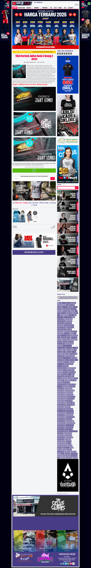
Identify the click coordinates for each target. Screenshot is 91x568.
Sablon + (29, 8)
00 (57, 302)
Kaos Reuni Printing (61, 359)
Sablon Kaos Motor (69, 414)
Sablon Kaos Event (60, 400)
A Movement (73, 302)
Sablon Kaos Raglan (61, 427)
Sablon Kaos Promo (61, 425)
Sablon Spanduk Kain (61, 441)
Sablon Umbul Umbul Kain (62, 445)
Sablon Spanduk (68, 439)
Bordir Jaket (63, 313)
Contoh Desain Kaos (68, 319)
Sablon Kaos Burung (69, 394)
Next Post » (53, 227)
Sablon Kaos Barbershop (69, 390)
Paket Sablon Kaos (60, 376)
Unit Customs (67, 453)
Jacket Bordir (70, 341)
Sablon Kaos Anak (60, 388)
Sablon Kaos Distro (70, 398)
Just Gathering (69, 349)
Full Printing (63, 335)
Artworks (59, 307)
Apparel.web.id (71, 304)
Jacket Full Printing (61, 343)
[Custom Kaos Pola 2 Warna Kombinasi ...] (19, 216)
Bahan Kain (70, 307)
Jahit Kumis (29, 52)
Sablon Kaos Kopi (70, 410)
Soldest (67, 447)
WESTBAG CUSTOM (69, 457)
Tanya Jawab (59, 449)
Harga (58, 337)
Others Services (64, 374)
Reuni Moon (67, 380)
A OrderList (59, 304)
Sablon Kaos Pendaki (61, 421)
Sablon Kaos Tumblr (68, 433)
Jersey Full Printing (61, 347)
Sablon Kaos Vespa (68, 435)
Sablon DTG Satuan (66, 382)
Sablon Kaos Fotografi (61, 402)
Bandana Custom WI (66, 309)
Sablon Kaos (21, 8)
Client (73, 317)
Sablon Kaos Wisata (61, 437)
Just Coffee (59, 349)
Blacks (72, 311)
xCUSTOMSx (75, 457)
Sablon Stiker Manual (61, 443)
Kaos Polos (59, 357)
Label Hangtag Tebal (71, 368)
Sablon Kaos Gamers (70, 402)
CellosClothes (60, 317)
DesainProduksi (60, 331)
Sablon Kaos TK (60, 433)
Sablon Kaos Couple (71, 396)
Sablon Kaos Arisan (68, 388)
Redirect (62, 380)
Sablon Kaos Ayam (60, 390)
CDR (75, 315)
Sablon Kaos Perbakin (70, 421)
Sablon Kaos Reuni (60, 429)
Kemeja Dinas (66, 362)
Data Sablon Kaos (67, 325)
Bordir (58, 313)
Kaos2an (67, 359)
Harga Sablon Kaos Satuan (65, 337)
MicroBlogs (59, 372)
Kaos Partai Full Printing (70, 355)
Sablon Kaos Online (67, 554)
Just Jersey (59, 351)
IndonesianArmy (74, 339)
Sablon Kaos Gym (60, 406)
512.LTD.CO (64, 302)
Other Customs (72, 372)
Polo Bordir (59, 378)
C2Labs (58, 315)
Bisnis (69, 311)
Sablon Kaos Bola (69, 392)
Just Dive (64, 349)
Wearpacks (63, 457)
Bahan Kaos (75, 307)
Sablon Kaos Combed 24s (62, 396)
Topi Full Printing (60, 451)
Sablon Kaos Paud (68, 419)
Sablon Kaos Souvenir (73, 431)
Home (15, 8)
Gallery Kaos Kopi (74, 335)
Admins (64, 304)
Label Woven (64, 370)
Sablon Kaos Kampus (61, 408)
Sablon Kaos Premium (71, 423)
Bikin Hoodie (65, 311)
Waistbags (59, 455)
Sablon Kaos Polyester (61, 423)
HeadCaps (59, 339)
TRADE (60, 8)
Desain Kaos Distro (70, 327)
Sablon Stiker (68, 441)
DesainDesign (69, 329)
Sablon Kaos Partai (60, 419)
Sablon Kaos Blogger (61, 392)
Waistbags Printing (66, 455)
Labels (69, 370)
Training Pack (67, 451)
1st (51, 8)
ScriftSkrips (59, 447)
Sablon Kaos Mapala (61, 414)
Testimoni (65, 449)
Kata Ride (76, 359)
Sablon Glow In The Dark (61, 384)
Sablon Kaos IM (67, 406)
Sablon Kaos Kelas (69, 408)
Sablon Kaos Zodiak (69, 437)
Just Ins (74, 349)
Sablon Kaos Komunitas (61, 410)
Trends (58, 453)
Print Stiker (70, 378)
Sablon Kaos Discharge (61, 398)
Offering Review (66, 372)
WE (65, 8)
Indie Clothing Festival (66, 339)
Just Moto (69, 351)
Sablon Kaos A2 (72, 386)
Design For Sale (74, 331)
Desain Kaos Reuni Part (61, 329)
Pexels (73, 376)
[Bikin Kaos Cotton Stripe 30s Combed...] (32, 216)
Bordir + (36, 8)
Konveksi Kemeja (65, 366)
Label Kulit (59, 370)
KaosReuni (71, 359)
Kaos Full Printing (60, 355)
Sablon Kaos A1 (65, 386)
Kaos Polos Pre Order (67, 357)
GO (76, 187)
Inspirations (65, 341)
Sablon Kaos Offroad (61, 417)
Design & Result (67, 331)
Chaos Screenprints (67, 317)
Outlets (69, 374)
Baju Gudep (59, 309)
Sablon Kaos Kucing (61, 412)
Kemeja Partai (71, 362)
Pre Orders (65, 378)
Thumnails (69, 449)
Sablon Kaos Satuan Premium (62, 431)
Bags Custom (64, 307)
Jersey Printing (69, 347)
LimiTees (72, 370)
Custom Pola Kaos (22, 52)
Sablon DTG (59, 382)
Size (64, 447)
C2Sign (62, 315)
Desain (72, 325)
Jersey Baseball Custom (67, 345)
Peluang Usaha (68, 376)
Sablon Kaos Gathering (61, 404)
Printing (44, 8)
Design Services (60, 333)
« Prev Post (15, 227)
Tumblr (62, 453)
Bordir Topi (75, 313)
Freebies (58, 335)
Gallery (68, 335)
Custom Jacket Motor (61, 321)
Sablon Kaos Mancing (69, 412)
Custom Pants (69, 321)
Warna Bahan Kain (74, 455)
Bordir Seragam (69, 313)
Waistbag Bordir (74, 453)
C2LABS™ (70, 8)
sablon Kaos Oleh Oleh (70, 417)
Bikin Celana (59, 311)
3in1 (60, 302)
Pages (73, 374)
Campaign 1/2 (71, 315)
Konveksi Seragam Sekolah (62, 368)
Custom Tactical (68, 323)
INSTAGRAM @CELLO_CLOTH (33, 252)
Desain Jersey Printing (61, 327)
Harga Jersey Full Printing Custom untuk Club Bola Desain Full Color (68, 297)
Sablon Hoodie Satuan (71, 384)
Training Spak (73, 451)
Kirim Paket (59, 366)
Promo (58, 380)
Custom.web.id (60, 325)
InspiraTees (59, 341)
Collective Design (60, 319)
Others (58, 374)
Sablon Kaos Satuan (68, 429)
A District (68, 302)
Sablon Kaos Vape (60, 435)
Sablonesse (70, 445)
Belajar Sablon (73, 309)
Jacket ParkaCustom (69, 343)
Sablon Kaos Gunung (70, 404)
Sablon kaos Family (68, 400)
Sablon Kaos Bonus (61, 394)
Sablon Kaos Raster (69, 427)
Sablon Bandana (73, 380)
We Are (58, 457)
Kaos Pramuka (74, 357)
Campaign (66, 315)
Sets (55, 8)
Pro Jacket (76, 378)
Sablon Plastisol (60, 439)
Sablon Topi (68, 443)
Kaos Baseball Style (65, 353)
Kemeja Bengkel (60, 362)
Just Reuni (74, 351)
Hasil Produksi (74, 337)
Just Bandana (75, 347)
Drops (75, 333)
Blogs (76, 311)
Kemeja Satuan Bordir (69, 364)
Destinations (66, 333)
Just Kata (64, 351)
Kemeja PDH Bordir (60, 364)
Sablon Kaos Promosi (70, 425)
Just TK (58, 353)
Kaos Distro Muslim (73, 353)
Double (71, 333)
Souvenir (71, 447)
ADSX (67, 304)
